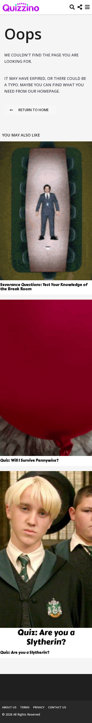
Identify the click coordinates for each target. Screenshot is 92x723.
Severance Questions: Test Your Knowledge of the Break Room (43, 287)
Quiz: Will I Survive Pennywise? (29, 460)
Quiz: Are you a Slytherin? (24, 652)
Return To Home (33, 110)
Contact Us (57, 707)
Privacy (39, 707)
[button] (72, 7)
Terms (25, 707)
